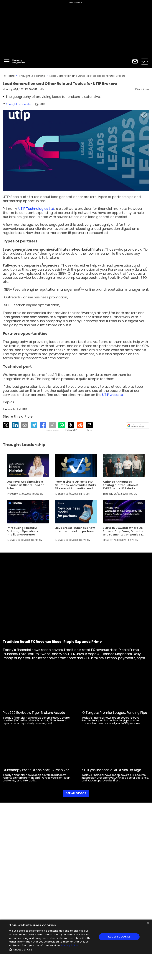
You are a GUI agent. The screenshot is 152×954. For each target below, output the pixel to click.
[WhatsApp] (61, 425)
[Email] (24, 425)
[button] (52, 949)
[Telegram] (34, 425)
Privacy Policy (69, 945)
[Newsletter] (134, 61)
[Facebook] (43, 425)
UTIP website (112, 394)
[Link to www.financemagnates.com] (28, 465)
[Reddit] (80, 425)
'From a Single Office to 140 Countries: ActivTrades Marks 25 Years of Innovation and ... (75, 485)
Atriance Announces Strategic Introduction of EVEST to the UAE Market (120, 485)
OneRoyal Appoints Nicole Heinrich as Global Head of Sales (25, 485)
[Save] (89, 426)
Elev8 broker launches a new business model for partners (75, 529)
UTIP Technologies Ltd (36, 208)
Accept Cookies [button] (119, 936)
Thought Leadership (32, 76)
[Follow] (71, 426)
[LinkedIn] (15, 425)
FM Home (9, 76)
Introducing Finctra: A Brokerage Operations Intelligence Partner (22, 531)
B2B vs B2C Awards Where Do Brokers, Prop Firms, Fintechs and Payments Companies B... (123, 531)
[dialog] (76, 937)
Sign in (144, 61)
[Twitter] (6, 425)
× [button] (147, 923)
